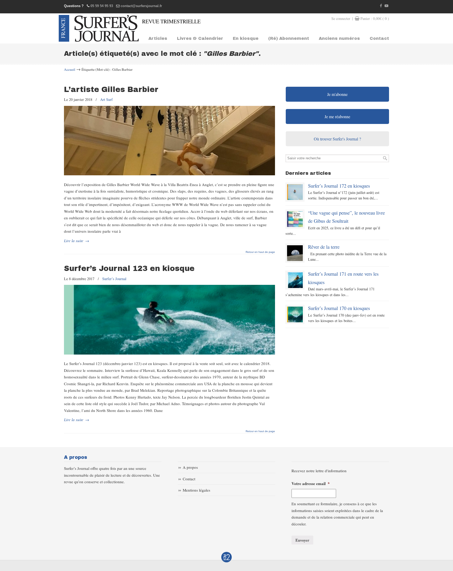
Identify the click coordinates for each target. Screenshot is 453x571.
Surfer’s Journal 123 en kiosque (129, 268)
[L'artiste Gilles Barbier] (169, 173)
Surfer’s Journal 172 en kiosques (339, 185)
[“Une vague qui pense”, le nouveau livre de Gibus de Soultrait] (295, 219)
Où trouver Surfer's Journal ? (337, 139)
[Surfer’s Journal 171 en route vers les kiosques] (295, 280)
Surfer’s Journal (114, 278)
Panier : (374, 18)
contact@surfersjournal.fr (141, 6)
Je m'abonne (337, 94)
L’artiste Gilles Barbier (111, 89)
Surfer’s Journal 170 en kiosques (339, 308)
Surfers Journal (106, 28)
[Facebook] (381, 6)
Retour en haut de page (260, 252)
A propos (190, 467)
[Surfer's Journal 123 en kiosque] (169, 353)
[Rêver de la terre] (295, 253)
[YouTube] (386, 6)
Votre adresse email (311, 483)
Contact (189, 478)
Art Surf (106, 99)
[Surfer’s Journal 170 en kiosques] (295, 314)
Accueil (69, 69)
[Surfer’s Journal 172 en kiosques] (295, 192)
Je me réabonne (337, 116)
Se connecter (340, 18)
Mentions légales (196, 490)
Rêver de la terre (323, 246)
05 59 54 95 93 (101, 6)
